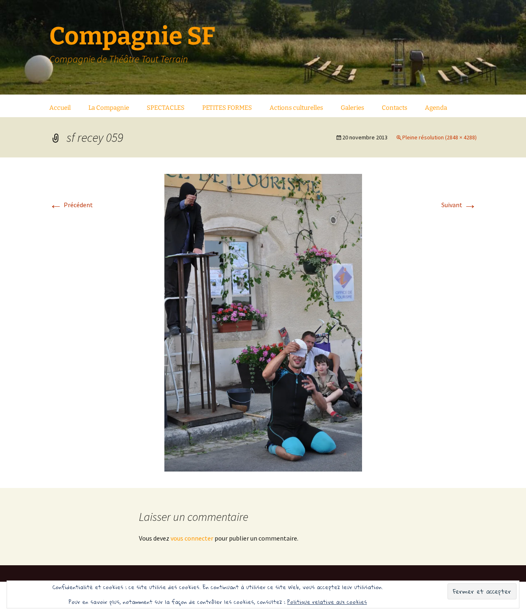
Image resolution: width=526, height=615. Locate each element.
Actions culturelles (296, 107)
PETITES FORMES (227, 107)
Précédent (71, 205)
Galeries (352, 107)
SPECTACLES (166, 107)
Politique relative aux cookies (327, 602)
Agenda (436, 107)
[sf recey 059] (263, 322)
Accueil (60, 107)
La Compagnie (108, 107)
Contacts (394, 107)
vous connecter (192, 538)
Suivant (459, 205)
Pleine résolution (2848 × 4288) (439, 137)
